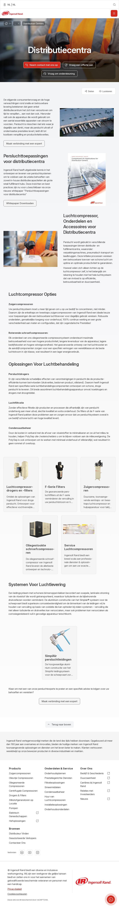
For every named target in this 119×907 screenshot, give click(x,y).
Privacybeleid (15, 889)
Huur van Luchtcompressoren (55, 798)
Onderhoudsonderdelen (57, 809)
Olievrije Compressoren (21, 778)
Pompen (13, 808)
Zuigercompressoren (20, 773)
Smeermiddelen (53, 787)
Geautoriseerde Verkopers (22, 838)
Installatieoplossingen (56, 804)
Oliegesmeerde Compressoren (17, 784)
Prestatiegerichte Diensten (58, 778)
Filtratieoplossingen (55, 782)
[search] (114, 4)
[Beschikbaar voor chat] (111, 899)
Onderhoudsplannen (55, 773)
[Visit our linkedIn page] (22, 852)
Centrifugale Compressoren (23, 790)
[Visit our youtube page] (30, 852)
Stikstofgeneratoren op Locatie (21, 802)
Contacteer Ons (17, 842)
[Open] (114, 13)
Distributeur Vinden (19, 833)
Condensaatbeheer (55, 791)
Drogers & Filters (17, 795)
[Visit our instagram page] (37, 852)
